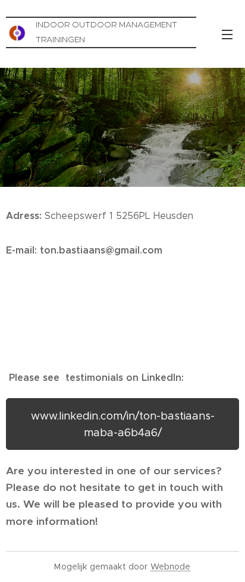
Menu (227, 34)
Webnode (170, 566)
